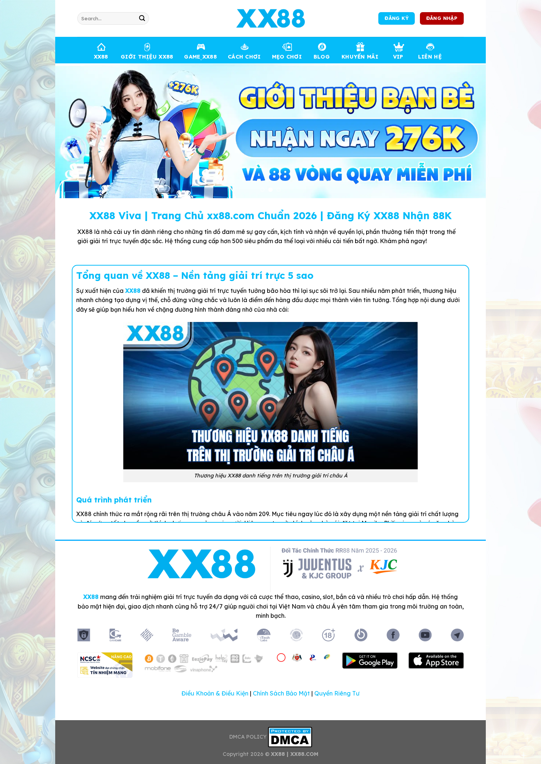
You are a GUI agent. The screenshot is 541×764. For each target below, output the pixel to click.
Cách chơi (244, 56)
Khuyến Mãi (360, 56)
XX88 (101, 56)
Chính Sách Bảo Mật (281, 693)
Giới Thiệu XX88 (147, 56)
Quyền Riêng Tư (337, 693)
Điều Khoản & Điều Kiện (214, 693)
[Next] (467, 130)
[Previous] (73, 130)
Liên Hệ (430, 56)
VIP (398, 56)
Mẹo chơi (287, 56)
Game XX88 (200, 56)
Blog (322, 56)
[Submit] (142, 18)
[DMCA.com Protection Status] (290, 736)
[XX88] (270, 18)
